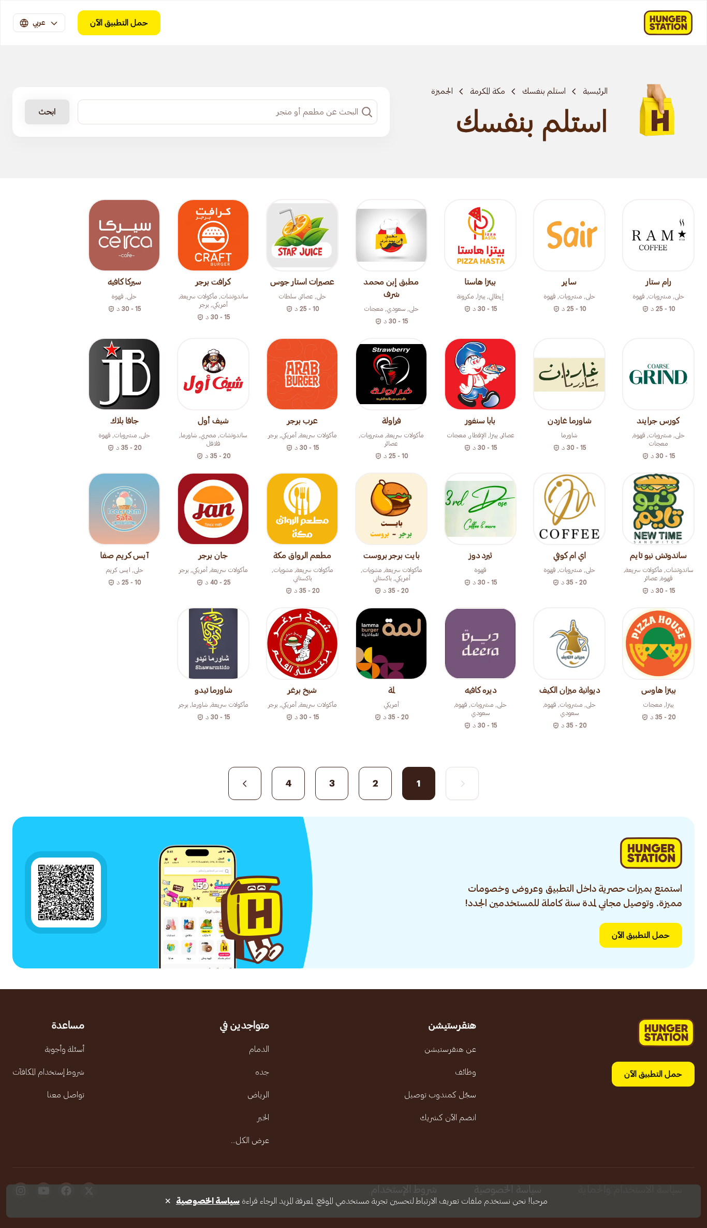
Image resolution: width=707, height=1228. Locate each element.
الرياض (258, 1095)
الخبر (263, 1117)
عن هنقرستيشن (450, 1049)
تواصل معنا (65, 1095)
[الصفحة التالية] (244, 783)
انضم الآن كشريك (448, 1117)
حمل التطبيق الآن (119, 23)
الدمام (259, 1049)
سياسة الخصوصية (208, 1201)
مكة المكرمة (487, 91)
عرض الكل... (250, 1140)
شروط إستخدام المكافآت (48, 1072)
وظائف (465, 1072)
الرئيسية (595, 91)
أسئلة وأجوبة (64, 1049)
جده (262, 1072)
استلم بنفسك (544, 91)
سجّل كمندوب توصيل (440, 1095)
